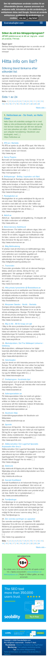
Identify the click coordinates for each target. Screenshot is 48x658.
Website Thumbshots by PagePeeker (29, 645)
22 (32, 103)
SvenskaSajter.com (14, 22)
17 (14, 103)
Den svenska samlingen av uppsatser (20, 518)
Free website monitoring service (28, 647)
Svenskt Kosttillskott (13, 480)
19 (21, 103)
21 (28, 103)
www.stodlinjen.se (34, 571)
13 (42, 101)
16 (10, 103)
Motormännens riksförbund (15, 227)
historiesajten (10, 360)
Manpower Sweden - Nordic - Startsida (20, 304)
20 (24, 103)
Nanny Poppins (10, 157)
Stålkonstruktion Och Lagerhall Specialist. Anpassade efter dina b (20, 445)
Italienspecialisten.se (13, 393)
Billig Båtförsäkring (12, 246)
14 (3, 103)
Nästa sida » (41, 107)
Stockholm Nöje (11, 413)
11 (35, 101)
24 (39, 103)
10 (31, 101)
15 (7, 103)
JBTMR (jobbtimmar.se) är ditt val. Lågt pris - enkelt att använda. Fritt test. (23, 36)
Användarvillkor (33, 652)
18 (17, 103)
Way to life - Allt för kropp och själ (18, 323)
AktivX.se (7, 215)
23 (35, 103)
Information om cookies (18, 652)
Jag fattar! (33, 18)
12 (38, 101)
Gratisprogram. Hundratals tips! (17, 379)
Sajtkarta (7, 654)
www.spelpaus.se (11, 574)
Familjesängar (11, 499)
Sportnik (8, 424)
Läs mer (22, 18)
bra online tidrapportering (26, 649)
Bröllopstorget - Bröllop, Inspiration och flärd (22, 176)
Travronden (9, 265)
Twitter (6, 652)
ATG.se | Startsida (11, 143)
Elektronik (9, 466)
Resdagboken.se (11, 196)
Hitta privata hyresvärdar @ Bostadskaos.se (23, 287)
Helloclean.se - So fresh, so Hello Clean (23, 116)
